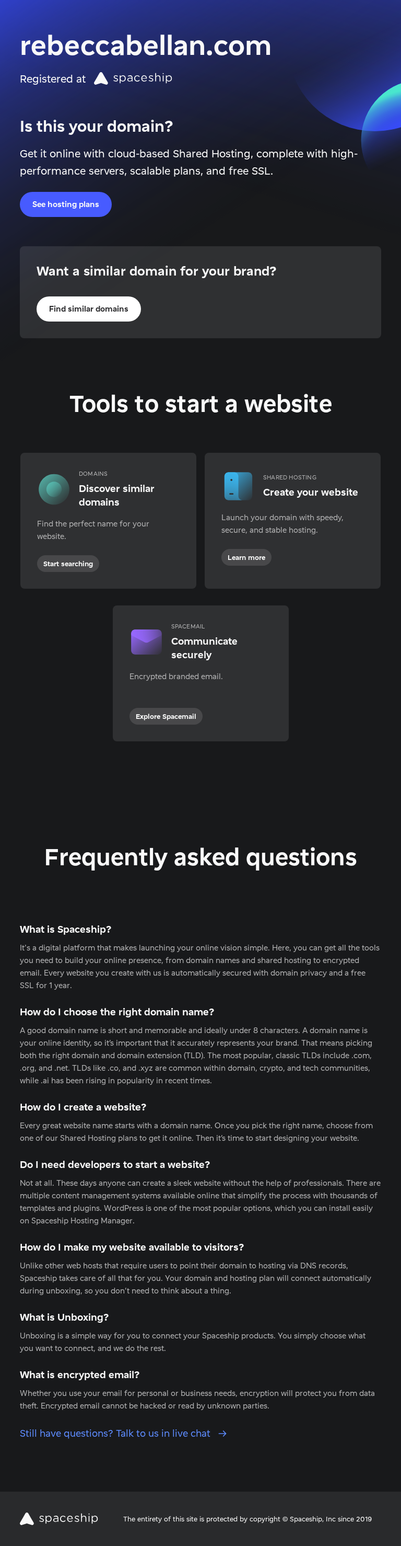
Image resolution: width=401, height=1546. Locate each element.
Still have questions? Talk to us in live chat (116, 1433)
